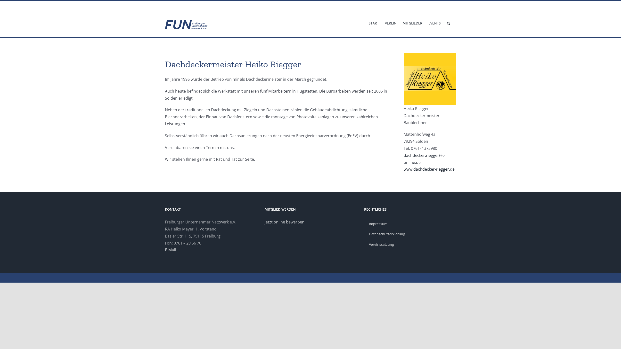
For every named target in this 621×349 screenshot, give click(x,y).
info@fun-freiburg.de (179, 6)
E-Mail (170, 250)
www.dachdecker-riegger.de (429, 169)
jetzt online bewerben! (285, 222)
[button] (448, 23)
